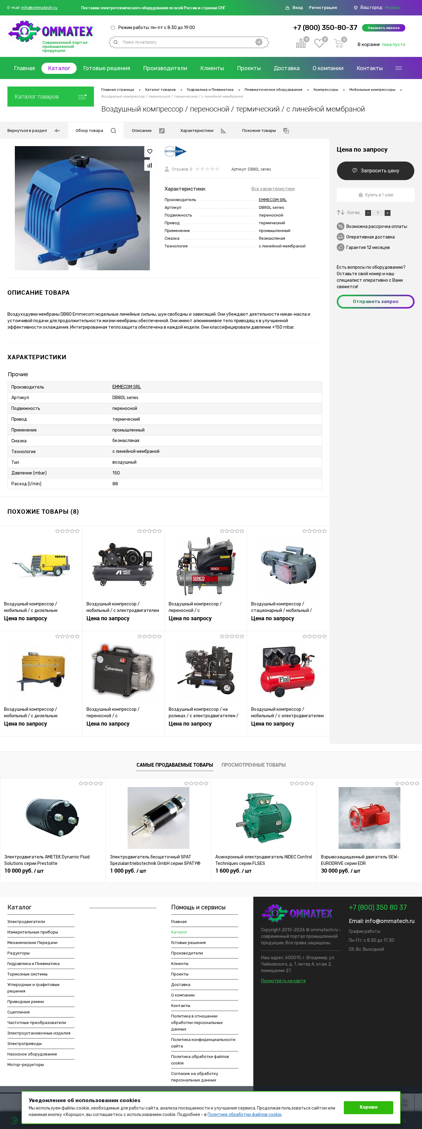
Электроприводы (24, 1043)
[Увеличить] (82, 208)
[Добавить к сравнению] (149, 165)
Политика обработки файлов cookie (200, 1059)
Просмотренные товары (254, 764)
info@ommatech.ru (39, 7)
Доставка (287, 68)
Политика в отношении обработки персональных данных (197, 1022)
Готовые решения (106, 68)
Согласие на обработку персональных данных (194, 1076)
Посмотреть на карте (283, 981)
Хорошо (369, 1107)
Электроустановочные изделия (38, 1033)
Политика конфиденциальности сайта (203, 1042)
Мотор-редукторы (25, 1064)
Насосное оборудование (32, 1054)
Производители (165, 68)
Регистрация (323, 7)
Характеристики (196, 130)
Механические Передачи (32, 942)
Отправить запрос (376, 301)
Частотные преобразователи (36, 1022)
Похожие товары (259, 130)
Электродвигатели (26, 921)
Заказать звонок (384, 28)
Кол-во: (354, 212)
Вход (298, 7)
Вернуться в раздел (27, 130)
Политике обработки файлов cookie (244, 1114)
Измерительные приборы (32, 932)
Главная (24, 68)
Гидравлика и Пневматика (33, 963)
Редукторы (18, 953)
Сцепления (18, 1012)
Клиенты (212, 68)
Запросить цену (380, 171)
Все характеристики (273, 189)
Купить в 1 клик (379, 195)
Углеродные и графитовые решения (33, 987)
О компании (328, 68)
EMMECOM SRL (273, 199)
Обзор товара (89, 130)
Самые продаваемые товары (175, 764)
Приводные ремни (25, 1001)
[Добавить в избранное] (149, 151)
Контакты (370, 68)
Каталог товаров (37, 96)
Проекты (249, 68)
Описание (142, 130)
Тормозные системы (27, 974)
